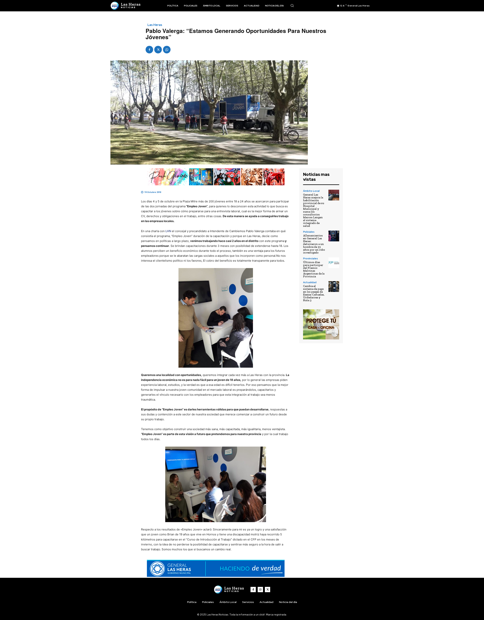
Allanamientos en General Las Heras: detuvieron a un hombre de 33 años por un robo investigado (314, 244)
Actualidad (309, 282)
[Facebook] (149, 49)
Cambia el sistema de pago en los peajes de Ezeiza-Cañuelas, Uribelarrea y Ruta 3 (313, 293)
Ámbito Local (311, 191)
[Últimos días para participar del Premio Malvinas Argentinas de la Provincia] (333, 262)
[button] (292, 5)
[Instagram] (260, 589)
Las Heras (154, 25)
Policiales (308, 232)
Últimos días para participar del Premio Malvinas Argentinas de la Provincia (313, 269)
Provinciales (310, 258)
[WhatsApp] (167, 49)
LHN (168, 231)
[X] (158, 49)
